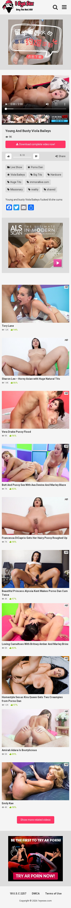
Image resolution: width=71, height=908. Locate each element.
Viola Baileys (17, 174)
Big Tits (37, 174)
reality (34, 189)
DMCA (36, 893)
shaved (50, 189)
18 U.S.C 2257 (18, 893)
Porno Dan (36, 167)
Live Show (16, 167)
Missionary (16, 189)
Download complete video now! (37, 144)
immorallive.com (39, 182)
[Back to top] (64, 900)
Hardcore (55, 174)
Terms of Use (53, 893)
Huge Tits (15, 182)
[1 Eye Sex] (18, 7)
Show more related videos (36, 819)
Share (62, 156)
